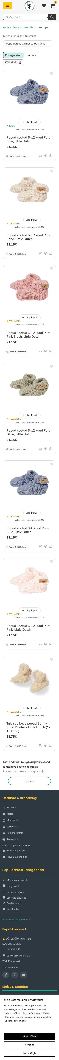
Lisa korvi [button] (31, 122)
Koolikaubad (13, 909)
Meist (10, 813)
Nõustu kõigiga (29, 1036)
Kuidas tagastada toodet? (16, 845)
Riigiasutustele (15, 832)
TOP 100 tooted (11, 961)
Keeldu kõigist (29, 1053)
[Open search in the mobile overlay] (29, 17)
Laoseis (32, 55)
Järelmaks (12, 826)
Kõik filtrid (11, 62)
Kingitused (13, 886)
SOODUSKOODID (11, 943)
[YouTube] (23, 974)
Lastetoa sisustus (16, 897)
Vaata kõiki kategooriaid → (16, 919)
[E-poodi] (7, 5)
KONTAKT (12, 807)
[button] (51, 74)
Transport (12, 839)
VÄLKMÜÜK (13, 949)
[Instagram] (14, 974)
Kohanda (29, 1044)
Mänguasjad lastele (17, 880)
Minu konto (13, 820)
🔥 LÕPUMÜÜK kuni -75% (16, 938)
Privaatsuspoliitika (17, 856)
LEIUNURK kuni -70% (18, 955)
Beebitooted (13, 903)
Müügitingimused (16, 850)
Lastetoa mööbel (16, 892)
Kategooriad (13, 55)
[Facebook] (5, 974)
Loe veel (29, 781)
